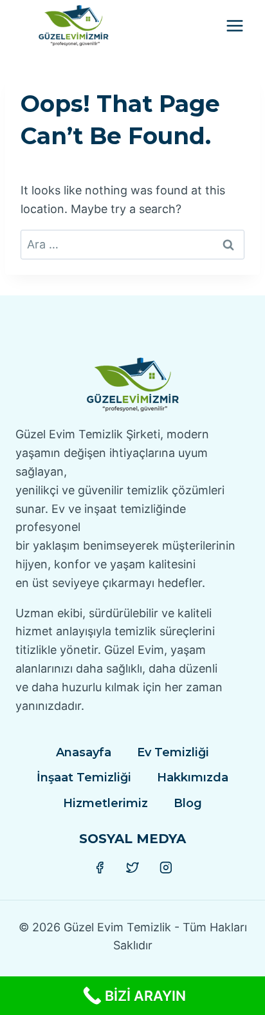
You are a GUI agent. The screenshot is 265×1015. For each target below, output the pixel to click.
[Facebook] (100, 867)
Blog (188, 803)
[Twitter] (132, 867)
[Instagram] (166, 867)
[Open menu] (234, 25)
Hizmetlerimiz (105, 803)
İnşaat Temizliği (84, 777)
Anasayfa (83, 752)
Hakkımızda (192, 777)
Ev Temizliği (173, 752)
